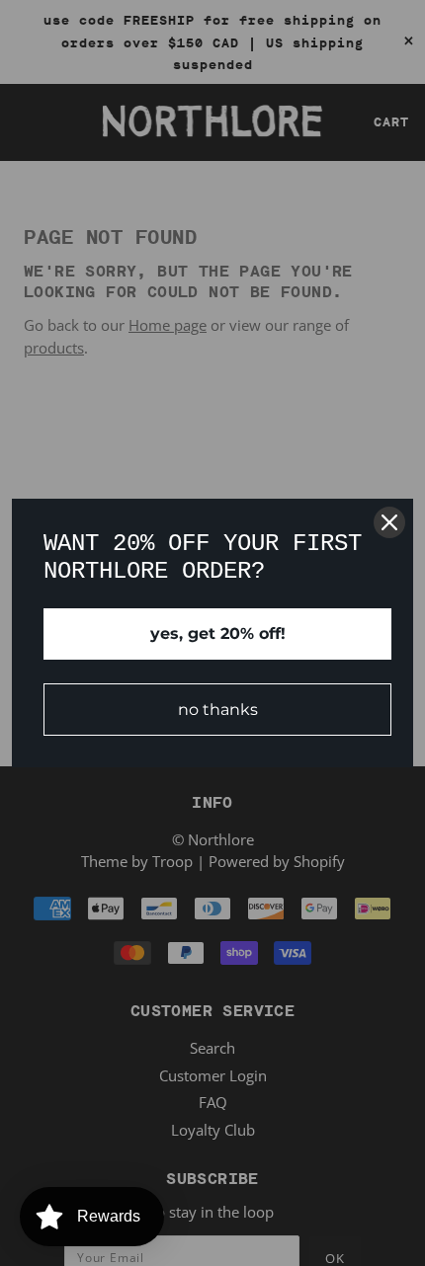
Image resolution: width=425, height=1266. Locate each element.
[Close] (389, 522)
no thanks (218, 709)
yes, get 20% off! (218, 633)
